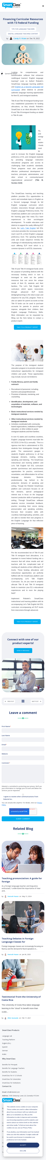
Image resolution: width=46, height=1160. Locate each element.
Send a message (23, 650)
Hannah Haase (13, 896)
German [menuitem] (5, 1051)
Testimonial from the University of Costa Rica (21, 998)
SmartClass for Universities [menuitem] (11, 1079)
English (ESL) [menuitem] (6, 1043)
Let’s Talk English (28, 228)
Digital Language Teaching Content (23, 34)
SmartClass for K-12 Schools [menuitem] (12, 1075)
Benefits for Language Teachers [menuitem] (13, 1068)
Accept (23, 1145)
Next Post (35, 701)
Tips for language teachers (23, 29)
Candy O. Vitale (20, 38)
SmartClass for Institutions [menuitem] (11, 1083)
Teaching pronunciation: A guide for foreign (22, 880)
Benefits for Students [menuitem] (9, 1072)
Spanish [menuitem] (4, 1047)
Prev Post (10, 701)
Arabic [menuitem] (4, 1054)
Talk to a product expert (27, 327)
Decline (23, 1151)
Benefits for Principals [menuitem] (9, 1065)
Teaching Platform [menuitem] (8, 1040)
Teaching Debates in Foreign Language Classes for (17, 940)
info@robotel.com (13, 1092)
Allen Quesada (13, 1018)
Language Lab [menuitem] (7, 1036)
